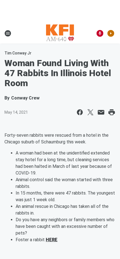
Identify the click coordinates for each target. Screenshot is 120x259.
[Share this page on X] (90, 112)
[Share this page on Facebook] (80, 112)
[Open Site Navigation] (7, 33)
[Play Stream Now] (110, 33)
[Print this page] (112, 112)
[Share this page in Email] (101, 112)
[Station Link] (60, 33)
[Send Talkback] (100, 33)
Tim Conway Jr (18, 53)
